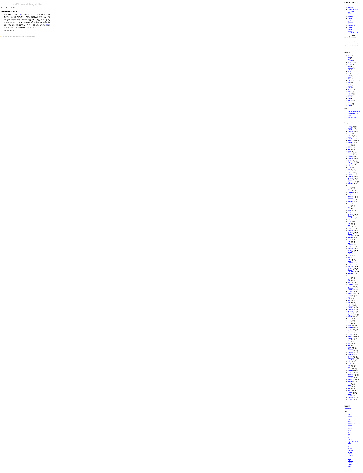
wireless (350, 104)
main (349, 75)
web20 (349, 98)
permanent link (22, 36)
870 (20, 14)
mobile (349, 78)
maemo (48, 24)
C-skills (350, 115)
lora (349, 73)
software (350, 95)
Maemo (350, 31)
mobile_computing (353, 80)
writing (349, 105)
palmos (350, 86)
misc (349, 77)
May (349, 147)
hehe (349, 69)
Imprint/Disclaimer (353, 9)
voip (349, 96)
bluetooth (350, 60)
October (350, 138)
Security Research (353, 32)
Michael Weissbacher (354, 111)
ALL (349, 414)
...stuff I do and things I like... (27, 4)
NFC (349, 24)
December (350, 156)
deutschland (351, 62)
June (349, 133)
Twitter (349, 13)
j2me (349, 71)
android (350, 55)
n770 (349, 82)
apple (349, 57)
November (350, 131)
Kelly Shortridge (352, 117)
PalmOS (350, 18)
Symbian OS (351, 25)
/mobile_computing (8, 36)
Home (349, 6)
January (350, 129)
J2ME (349, 20)
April (349, 135)
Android (350, 29)
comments (15, 36)
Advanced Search (349, 408)
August (350, 128)
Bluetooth (350, 16)
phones (350, 87)
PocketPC (350, 22)
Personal (350, 7)
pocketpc (350, 89)
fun (349, 66)
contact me (351, 11)
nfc (349, 84)
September (351, 140)
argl (349, 59)
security (350, 93)
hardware (350, 68)
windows (350, 102)
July (349, 144)
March (349, 151)
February (350, 126)
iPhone (350, 27)
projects (350, 91)
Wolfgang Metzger (353, 113)
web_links (350, 100)
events (350, 64)
